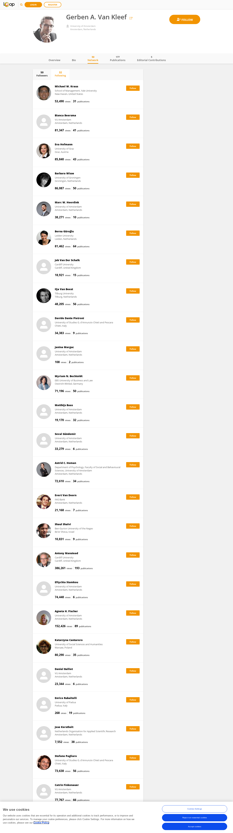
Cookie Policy (41, 822)
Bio (74, 60)
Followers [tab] (42, 74)
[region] (116, 817)
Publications (117, 58)
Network (93, 58)
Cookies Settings (194, 809)
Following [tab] (60, 74)
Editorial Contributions (151, 58)
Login (33, 4)
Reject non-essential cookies (194, 818)
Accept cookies (194, 826)
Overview (54, 60)
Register (52, 4)
